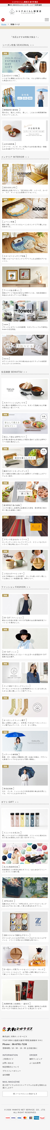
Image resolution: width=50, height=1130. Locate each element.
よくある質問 (35, 1063)
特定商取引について (11, 1067)
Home (3, 24)
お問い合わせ (8, 1063)
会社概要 (6, 1075)
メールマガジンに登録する (25, 1094)
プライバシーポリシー (12, 1071)
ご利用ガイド (8, 1059)
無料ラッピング (35, 1059)
